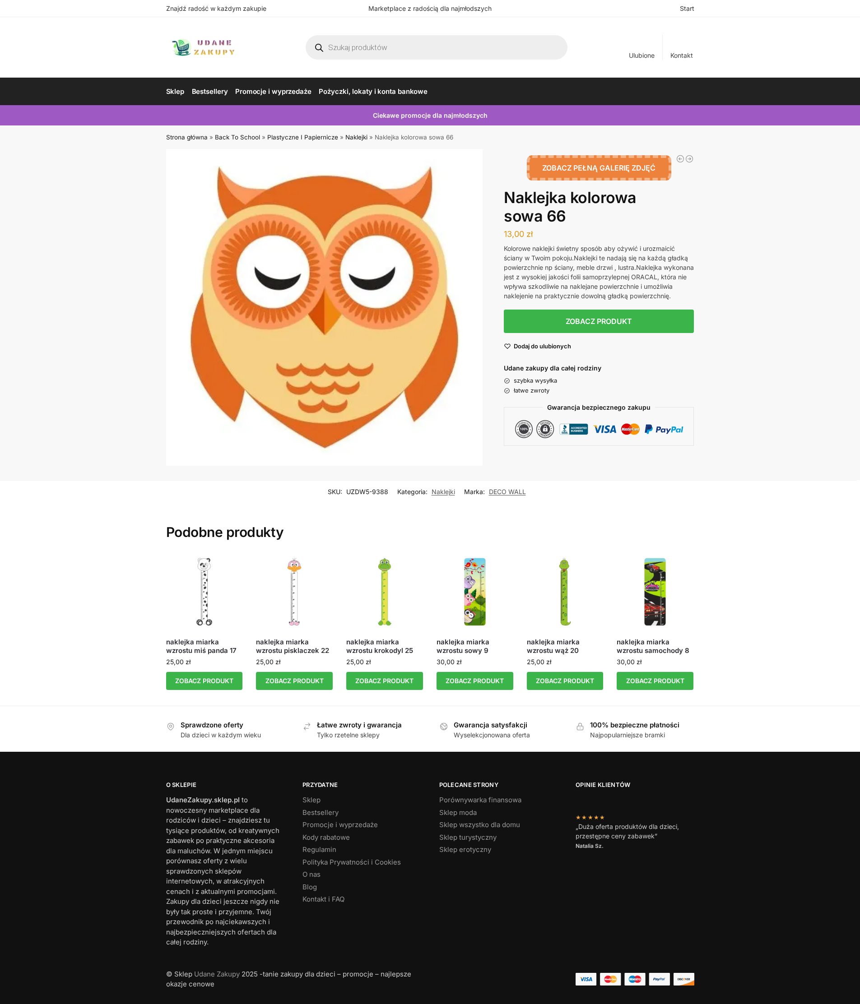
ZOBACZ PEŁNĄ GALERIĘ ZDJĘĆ (598, 167)
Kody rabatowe (326, 837)
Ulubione (642, 55)
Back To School (237, 137)
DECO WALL (507, 491)
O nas (311, 874)
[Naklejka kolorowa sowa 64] (680, 158)
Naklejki (356, 137)
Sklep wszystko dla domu (479, 824)
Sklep (311, 800)
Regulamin (319, 849)
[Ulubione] (229, 567)
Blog (309, 887)
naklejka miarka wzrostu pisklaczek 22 (292, 646)
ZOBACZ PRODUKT (599, 321)
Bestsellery (320, 812)
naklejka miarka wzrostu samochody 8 (653, 646)
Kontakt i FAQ (323, 899)
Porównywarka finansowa (480, 800)
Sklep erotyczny (465, 849)
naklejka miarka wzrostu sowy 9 (463, 646)
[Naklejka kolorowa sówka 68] (689, 158)
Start (687, 8)
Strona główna (187, 137)
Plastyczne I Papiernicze (302, 137)
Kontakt (681, 55)
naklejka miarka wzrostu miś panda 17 (201, 646)
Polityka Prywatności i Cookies (351, 862)
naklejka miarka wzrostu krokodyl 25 (379, 646)
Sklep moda (458, 812)
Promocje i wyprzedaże (340, 824)
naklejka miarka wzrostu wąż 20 (553, 646)
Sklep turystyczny (468, 837)
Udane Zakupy (217, 974)
